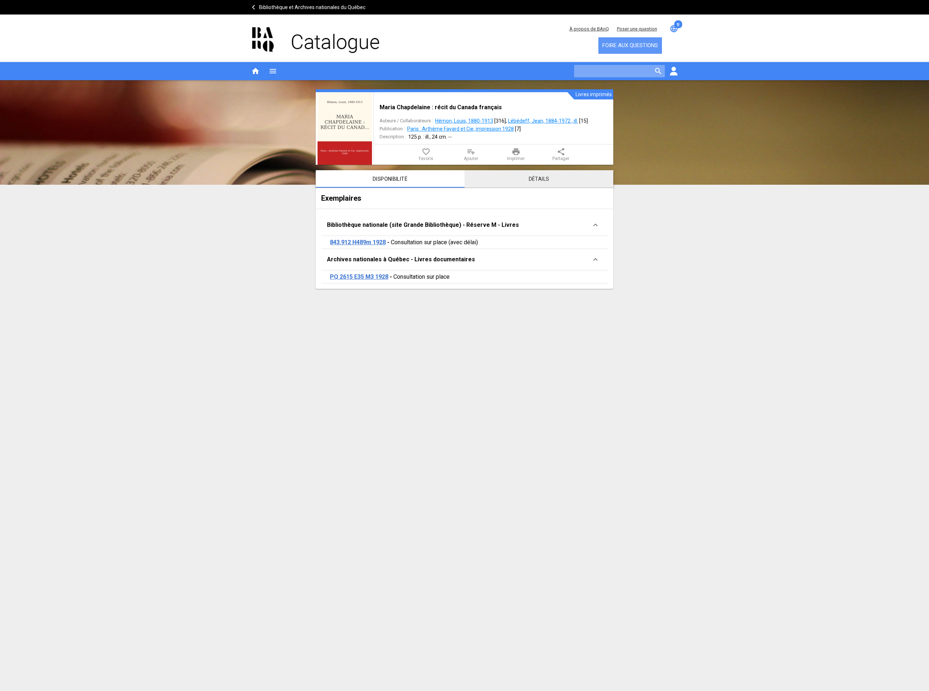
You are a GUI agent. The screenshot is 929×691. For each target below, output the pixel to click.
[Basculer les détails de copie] (595, 225)
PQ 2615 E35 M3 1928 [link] (359, 276)
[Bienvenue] (315, 36)
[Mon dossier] (673, 71)
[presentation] (345, 128)
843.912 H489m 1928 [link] (358, 242)
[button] (464, 225)
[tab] (390, 179)
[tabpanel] (464, 238)
